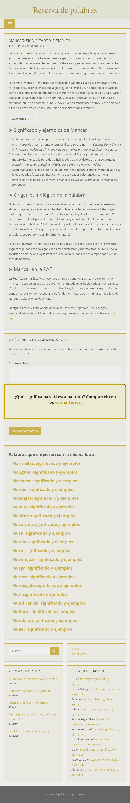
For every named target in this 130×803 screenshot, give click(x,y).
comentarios (68, 402)
